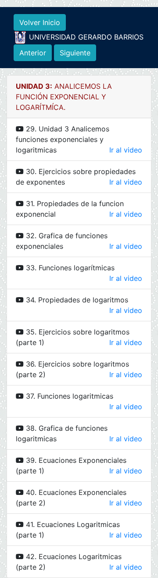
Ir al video (125, 149)
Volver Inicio (39, 22)
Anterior (32, 52)
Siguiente (75, 52)
